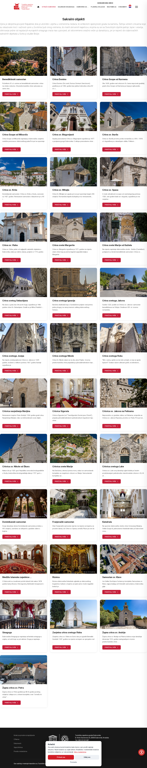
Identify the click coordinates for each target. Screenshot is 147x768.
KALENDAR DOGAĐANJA (66, 7)
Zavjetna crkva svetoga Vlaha (67, 632)
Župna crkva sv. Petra (13, 688)
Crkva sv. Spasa (110, 190)
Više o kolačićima (80, 752)
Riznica (56, 577)
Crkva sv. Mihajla (60, 190)
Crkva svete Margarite (63, 245)
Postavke (73, 762)
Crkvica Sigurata (60, 411)
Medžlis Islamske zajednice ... (17, 577)
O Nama (16, 739)
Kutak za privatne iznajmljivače (24, 735)
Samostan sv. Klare (111, 577)
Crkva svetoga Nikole (63, 356)
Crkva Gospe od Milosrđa (15, 134)
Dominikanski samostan (14, 522)
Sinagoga (7, 632)
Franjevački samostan (63, 522)
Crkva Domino (59, 79)
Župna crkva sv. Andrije (113, 632)
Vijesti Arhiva (18, 747)
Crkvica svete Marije (62, 466)
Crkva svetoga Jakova (113, 300)
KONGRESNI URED (105, 3)
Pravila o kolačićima (20, 751)
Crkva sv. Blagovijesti (63, 134)
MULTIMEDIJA (111, 7)
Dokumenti (122, 7)
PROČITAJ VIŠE (10, 94)
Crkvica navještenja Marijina (16, 411)
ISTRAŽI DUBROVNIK (49, 7)
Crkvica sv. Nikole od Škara (15, 466)
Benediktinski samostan (14, 79)
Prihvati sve (61, 757)
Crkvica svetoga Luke (113, 466)
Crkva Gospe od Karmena (115, 79)
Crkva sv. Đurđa (110, 134)
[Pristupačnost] (141, 752)
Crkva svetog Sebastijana (15, 300)
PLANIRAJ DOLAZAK (98, 7)
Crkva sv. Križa (9, 190)
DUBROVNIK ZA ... (83, 7)
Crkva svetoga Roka (112, 356)
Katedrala (107, 522)
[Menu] (136, 7)
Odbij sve (87, 757)
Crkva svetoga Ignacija (63, 300)
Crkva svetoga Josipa (13, 356)
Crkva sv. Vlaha (10, 245)
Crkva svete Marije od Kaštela (117, 245)
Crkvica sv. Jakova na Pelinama (118, 411)
